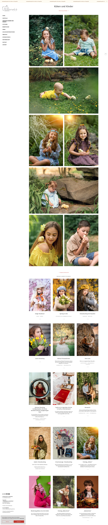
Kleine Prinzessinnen (63, 358)
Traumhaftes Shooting (40, 467)
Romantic (87, 407)
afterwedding (93, 413)
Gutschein (4, 24)
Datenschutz (22, 518)
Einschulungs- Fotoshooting (63, 462)
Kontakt (4, 42)
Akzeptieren (19, 521)
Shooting (90, 316)
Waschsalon (36, 418)
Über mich (4, 34)
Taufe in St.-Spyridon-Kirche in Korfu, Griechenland (63, 408)
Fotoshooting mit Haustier (87, 313)
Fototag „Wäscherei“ (64, 511)
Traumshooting (67, 365)
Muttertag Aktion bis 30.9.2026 (40, 511)
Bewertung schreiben (63, 10)
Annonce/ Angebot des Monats (8, 21)
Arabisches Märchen (40, 468)
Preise (3, 29)
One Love (87, 358)
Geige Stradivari (39, 313)
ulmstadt (88, 364)
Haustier (85, 316)
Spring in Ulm (64, 313)
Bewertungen (5, 26)
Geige (37, 316)
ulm (92, 517)
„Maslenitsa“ (87, 511)
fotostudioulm (86, 517)
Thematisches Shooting (39, 466)
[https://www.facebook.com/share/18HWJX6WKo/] (7, 494)
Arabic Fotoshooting (40, 462)
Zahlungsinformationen (8, 31)
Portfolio (5, 18)
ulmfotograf (43, 418)
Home (3, 15)
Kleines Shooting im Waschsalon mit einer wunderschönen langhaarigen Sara (40, 410)
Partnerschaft (6, 39)
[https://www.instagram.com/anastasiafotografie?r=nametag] (5, 494)
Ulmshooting (59, 365)
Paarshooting (82, 413)
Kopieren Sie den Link (64, 272)
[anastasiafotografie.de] (9, 8)
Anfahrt (4, 44)
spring (41, 316)
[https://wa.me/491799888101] (3, 494)
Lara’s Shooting (39, 358)
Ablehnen (7, 521)
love (87, 413)
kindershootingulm (40, 419)
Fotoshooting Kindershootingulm (64, 316)
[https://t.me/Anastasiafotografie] (9, 494)
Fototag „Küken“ (87, 462)
